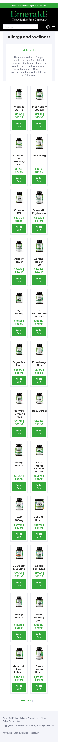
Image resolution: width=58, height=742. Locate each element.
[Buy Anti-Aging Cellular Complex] (39, 450)
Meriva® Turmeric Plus (19, 414)
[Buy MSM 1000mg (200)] (39, 602)
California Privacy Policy (29, 718)
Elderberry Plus (39, 364)
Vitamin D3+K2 (19, 108)
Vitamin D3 (19, 212)
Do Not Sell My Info (10, 718)
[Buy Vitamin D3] (19, 197)
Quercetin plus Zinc (18, 567)
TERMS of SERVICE (21, 733)
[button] (42, 27)
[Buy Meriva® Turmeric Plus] (19, 398)
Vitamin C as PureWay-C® (19, 160)
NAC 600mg (19, 519)
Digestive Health (19, 364)
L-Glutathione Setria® (39, 313)
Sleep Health (19, 464)
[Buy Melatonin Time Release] (19, 653)
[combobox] (18, 27)
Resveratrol (39, 411)
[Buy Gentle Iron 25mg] (39, 553)
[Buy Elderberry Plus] (39, 349)
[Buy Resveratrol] (39, 398)
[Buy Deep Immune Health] (39, 653)
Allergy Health (19, 260)
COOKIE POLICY (34, 733)
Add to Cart (19, 125)
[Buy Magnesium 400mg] (39, 94)
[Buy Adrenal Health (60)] (39, 246)
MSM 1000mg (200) (39, 617)
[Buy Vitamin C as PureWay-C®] (19, 143)
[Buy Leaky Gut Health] (39, 504)
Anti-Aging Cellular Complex (39, 467)
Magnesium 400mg (39, 108)
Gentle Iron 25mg (39, 567)
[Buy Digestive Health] (19, 349)
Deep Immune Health (39, 669)
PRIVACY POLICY (8, 733)
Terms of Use (14, 721)
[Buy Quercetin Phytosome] (39, 197)
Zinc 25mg (39, 155)
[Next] (35, 701)
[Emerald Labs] (29, 16)
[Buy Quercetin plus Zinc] (19, 553)
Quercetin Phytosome (39, 212)
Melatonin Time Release (19, 669)
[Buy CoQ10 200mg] (19, 298)
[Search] (35, 27)
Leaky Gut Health (39, 519)
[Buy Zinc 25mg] (39, 143)
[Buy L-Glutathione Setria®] (39, 298)
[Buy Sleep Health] (19, 450)
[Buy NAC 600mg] (19, 504)
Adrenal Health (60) (39, 262)
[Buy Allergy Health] (19, 246)
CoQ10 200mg (18, 312)
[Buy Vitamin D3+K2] (19, 94)
